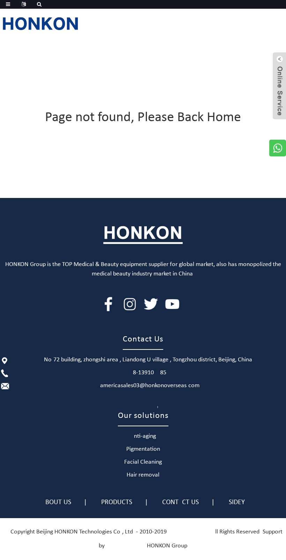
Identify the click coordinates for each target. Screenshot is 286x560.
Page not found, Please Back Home (143, 118)
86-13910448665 (149, 372)
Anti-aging (143, 436)
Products (116, 502)
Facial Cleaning (143, 462)
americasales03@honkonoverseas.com (150, 385)
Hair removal (143, 475)
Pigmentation (143, 449)
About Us (56, 502)
